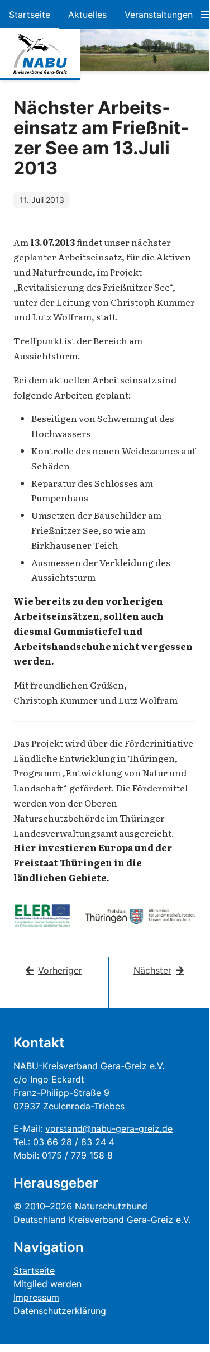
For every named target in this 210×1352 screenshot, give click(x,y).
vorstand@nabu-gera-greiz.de (109, 1128)
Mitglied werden (47, 1283)
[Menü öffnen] (205, 14)
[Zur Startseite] (40, 54)
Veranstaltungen (159, 14)
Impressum (36, 1297)
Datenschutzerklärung (59, 1310)
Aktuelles (87, 14)
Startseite (29, 14)
